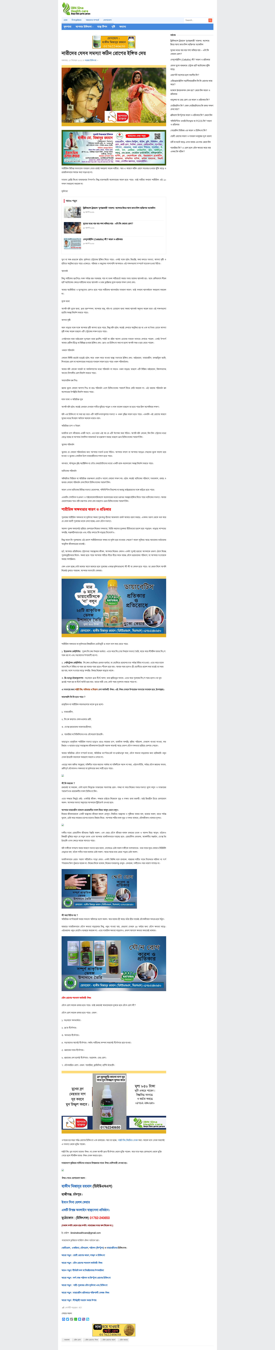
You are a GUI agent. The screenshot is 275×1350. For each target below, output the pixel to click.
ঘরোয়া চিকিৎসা (90, 60)
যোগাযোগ (107, 20)
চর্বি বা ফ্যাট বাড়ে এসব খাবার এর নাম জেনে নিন (190, 142)
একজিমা (75, 1247)
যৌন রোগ (77, 1340)
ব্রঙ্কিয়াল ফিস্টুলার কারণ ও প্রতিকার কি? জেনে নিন (191, 115)
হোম (65, 20)
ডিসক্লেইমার (76, 20)
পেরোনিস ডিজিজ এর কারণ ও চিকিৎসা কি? (188, 130)
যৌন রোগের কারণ (109, 1340)
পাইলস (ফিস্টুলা (96, 1247)
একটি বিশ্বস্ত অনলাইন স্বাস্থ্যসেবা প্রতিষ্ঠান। (86, 1210)
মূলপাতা (67, 26)
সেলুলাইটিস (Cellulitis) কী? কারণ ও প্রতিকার (190, 59)
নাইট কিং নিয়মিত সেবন (128, 1140)
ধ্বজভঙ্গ (66, 1340)
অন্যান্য (122, 26)
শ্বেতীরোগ (66, 1247)
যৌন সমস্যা (124, 1340)
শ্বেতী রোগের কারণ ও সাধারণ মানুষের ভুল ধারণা (191, 136)
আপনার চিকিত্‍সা (84, 26)
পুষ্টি (113, 26)
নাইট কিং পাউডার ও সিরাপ (86, 689)
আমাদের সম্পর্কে (92, 20)
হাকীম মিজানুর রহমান (77, 1186)
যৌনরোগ (84, 1247)
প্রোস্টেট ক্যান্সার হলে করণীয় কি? (184, 75)
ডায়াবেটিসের (112, 1247)
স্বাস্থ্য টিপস (102, 26)
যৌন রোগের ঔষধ (91, 1340)
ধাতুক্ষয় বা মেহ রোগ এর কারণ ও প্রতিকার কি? (190, 99)
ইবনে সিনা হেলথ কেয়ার (76, 1202)
